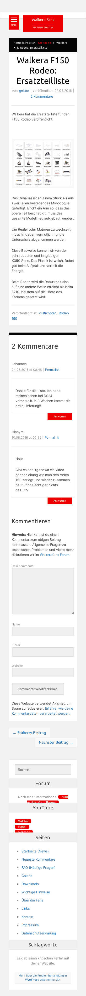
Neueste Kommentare (38, 859)
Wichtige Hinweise (36, 892)
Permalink (52, 370)
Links (26, 908)
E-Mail (16, 645)
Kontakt (27, 917)
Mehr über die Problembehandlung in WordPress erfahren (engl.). (43, 977)
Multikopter (47, 313)
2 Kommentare (42, 96)
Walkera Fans (43, 20)
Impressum (30, 925)
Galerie (27, 876)
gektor (24, 91)
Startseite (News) (35, 851)
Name (16, 624)
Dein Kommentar (23, 566)
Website (17, 665)
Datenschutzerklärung (39, 933)
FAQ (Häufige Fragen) (38, 867)
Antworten (60, 416)
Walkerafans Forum (55, 555)
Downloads (30, 884)
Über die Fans (32, 900)
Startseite (44, 42)
